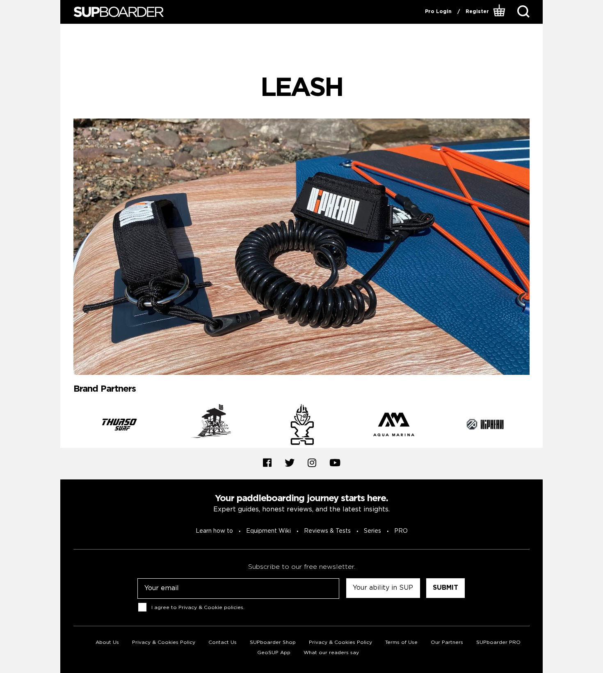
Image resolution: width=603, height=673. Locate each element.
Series (372, 531)
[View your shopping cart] (500, 12)
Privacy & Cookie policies (210, 607)
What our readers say (331, 652)
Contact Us (222, 642)
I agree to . (197, 607)
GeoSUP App (273, 652)
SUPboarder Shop (273, 642)
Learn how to (214, 531)
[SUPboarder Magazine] (118, 12)
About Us (107, 642)
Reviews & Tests (327, 531)
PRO (401, 531)
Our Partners (447, 642)
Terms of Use (401, 642)
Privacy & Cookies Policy (163, 642)
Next (536, 426)
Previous (67, 426)
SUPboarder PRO (498, 642)
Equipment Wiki (268, 531)
